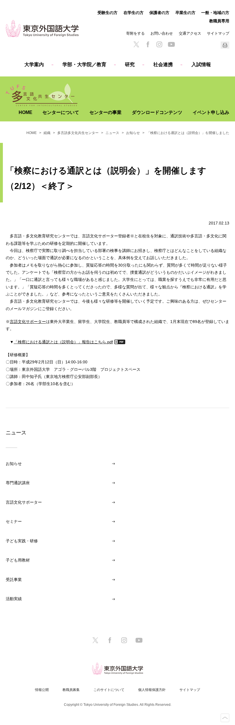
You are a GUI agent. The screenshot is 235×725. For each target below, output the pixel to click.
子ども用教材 (18, 560)
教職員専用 (219, 21)
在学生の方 (134, 12)
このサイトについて (108, 690)
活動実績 (14, 598)
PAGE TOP (225, 718)
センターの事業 (105, 112)
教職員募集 (71, 690)
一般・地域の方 (215, 12)
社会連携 (163, 64)
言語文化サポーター (28, 321)
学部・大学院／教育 (84, 64)
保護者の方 (159, 12)
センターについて (60, 112)
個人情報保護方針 (152, 690)
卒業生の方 (185, 12)
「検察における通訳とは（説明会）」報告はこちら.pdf (63, 342)
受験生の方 (107, 12)
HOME (25, 112)
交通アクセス (190, 33)
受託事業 (14, 579)
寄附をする (135, 33)
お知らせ (133, 133)
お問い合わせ (161, 33)
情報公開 (42, 690)
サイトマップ (218, 33)
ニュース (112, 133)
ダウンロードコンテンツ (157, 112)
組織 (47, 133)
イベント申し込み (211, 112)
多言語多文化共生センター (78, 133)
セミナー (14, 521)
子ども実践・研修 (22, 541)
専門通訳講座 (18, 482)
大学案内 (34, 64)
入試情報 (201, 64)
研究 (130, 64)
